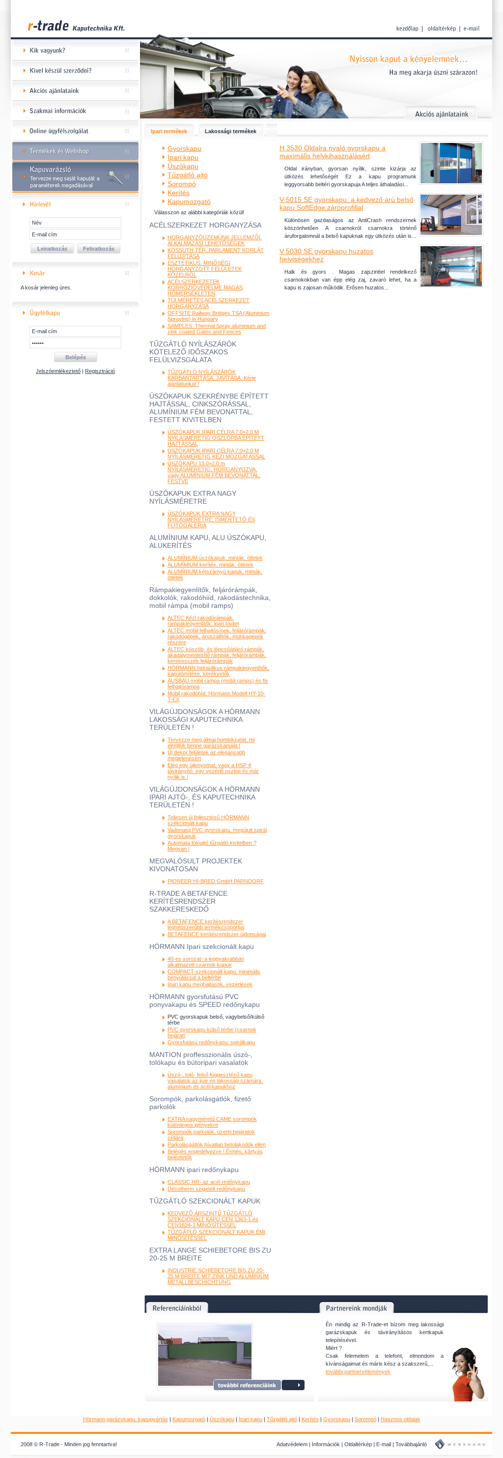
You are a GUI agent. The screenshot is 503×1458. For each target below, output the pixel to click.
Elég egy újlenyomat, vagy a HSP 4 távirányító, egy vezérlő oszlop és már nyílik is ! (213, 771)
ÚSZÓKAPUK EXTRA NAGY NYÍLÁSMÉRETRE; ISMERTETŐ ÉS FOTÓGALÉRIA (211, 519)
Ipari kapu (250, 1419)
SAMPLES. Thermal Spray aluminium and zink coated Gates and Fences (217, 329)
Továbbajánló (411, 1444)
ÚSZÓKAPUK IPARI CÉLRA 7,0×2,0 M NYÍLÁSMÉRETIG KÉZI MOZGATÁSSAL (216, 453)
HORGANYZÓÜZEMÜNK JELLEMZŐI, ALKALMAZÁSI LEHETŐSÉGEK (215, 240)
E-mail (383, 1444)
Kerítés (310, 1419)
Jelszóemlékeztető (58, 371)
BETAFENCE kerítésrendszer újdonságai (217, 934)
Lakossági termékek (230, 131)
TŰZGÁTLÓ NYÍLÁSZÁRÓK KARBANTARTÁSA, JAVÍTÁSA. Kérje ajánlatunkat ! (212, 378)
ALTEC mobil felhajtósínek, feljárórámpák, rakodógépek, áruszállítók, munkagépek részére (217, 636)
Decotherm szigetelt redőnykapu (206, 1189)
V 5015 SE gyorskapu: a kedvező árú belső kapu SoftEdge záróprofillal (346, 203)
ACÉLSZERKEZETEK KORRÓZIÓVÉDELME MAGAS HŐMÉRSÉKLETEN (205, 287)
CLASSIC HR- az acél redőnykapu (209, 1182)
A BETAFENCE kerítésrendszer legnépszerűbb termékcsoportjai (206, 924)
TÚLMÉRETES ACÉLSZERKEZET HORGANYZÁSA (209, 303)
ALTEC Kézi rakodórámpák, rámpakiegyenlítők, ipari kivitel (203, 621)
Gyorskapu (336, 1419)
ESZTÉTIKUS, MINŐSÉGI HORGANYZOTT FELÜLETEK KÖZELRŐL (205, 269)
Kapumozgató (188, 1419)
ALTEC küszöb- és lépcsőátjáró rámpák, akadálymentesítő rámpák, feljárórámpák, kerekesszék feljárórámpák (217, 655)
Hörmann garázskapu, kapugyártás (125, 1419)
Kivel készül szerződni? (75, 71)
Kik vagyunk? (75, 51)
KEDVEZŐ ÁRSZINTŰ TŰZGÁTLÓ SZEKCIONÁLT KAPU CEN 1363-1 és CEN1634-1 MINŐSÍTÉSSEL (213, 1219)
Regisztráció (100, 371)
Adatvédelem (292, 1444)
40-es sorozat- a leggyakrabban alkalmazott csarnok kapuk (206, 962)
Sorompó (365, 1419)
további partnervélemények (358, 1371)
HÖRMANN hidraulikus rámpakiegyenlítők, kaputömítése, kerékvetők (218, 671)
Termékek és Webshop (75, 152)
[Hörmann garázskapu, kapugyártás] (75, 39)
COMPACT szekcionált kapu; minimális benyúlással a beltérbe (214, 974)
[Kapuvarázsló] (75, 191)
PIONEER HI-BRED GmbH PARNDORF (216, 881)
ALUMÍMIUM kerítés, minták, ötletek (210, 565)
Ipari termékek (169, 131)
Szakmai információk (75, 111)
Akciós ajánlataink (75, 91)
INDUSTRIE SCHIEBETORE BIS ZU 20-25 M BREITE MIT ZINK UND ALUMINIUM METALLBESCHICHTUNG (218, 1276)
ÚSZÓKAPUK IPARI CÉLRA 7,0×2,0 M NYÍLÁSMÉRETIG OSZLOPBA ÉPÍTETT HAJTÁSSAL (216, 438)
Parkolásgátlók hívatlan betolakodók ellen (217, 1144)
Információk (326, 1444)
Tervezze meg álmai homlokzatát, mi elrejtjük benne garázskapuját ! (211, 742)
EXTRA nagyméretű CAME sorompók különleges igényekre (212, 1122)
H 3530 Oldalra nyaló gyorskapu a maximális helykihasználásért (332, 152)
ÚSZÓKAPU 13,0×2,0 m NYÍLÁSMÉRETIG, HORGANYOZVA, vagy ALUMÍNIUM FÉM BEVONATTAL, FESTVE (214, 472)
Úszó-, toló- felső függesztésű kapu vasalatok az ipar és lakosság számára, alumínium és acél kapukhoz (215, 1080)
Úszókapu (222, 1419)
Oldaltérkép (358, 1444)
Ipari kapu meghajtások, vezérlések (210, 984)
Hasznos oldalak (400, 1419)
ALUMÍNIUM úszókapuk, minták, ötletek (215, 558)
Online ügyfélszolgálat (75, 131)
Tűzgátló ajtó (282, 1419)
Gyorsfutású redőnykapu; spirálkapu (211, 1042)
